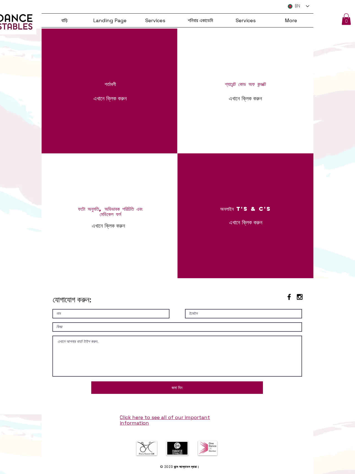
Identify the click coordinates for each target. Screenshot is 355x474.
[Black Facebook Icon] (289, 297)
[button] (346, 19)
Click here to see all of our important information (165, 420)
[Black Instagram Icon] (300, 297)
